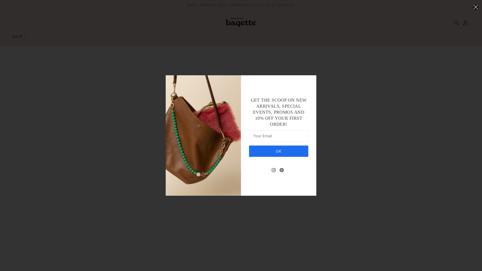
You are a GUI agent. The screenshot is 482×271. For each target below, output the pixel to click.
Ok (278, 151)
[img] (274, 170)
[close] (475, 7)
